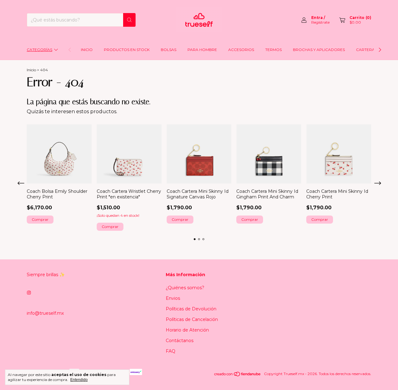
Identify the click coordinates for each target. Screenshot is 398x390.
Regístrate (320, 22)
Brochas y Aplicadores (319, 49)
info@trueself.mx (45, 313)
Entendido (79, 380)
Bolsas (168, 49)
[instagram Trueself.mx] (29, 292)
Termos (273, 49)
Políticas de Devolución (191, 309)
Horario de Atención (187, 330)
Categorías (39, 49)
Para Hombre (202, 49)
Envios (173, 298)
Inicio (87, 49)
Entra (317, 17)
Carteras (366, 49)
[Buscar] (129, 20)
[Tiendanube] (238, 375)
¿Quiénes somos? (185, 287)
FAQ (170, 351)
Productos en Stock (127, 49)
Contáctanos (179, 340)
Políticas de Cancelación (192, 319)
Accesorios (241, 49)
